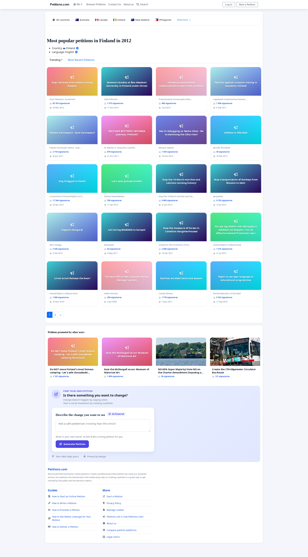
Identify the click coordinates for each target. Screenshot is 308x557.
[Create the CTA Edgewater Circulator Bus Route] (235, 359)
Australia (85, 19)
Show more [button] (182, 19)
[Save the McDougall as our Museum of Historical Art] (127, 359)
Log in (228, 4)
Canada (104, 19)
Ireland (122, 19)
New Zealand (143, 19)
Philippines (166, 19)
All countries (64, 19)
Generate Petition (74, 444)
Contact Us (114, 4)
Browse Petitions (96, 4)
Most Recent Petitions (81, 60)
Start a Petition (247, 4)
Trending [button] (55, 60)
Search (144, 4)
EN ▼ (80, 4)
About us (129, 4)
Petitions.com (59, 4)
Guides (52, 490)
